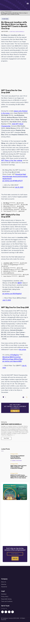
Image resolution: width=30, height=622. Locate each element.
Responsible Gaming (6, 599)
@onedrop (5, 357)
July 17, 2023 (6, 300)
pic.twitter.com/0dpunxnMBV (12, 361)
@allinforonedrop (15, 357)
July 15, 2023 (19, 187)
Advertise (3, 584)
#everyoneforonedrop (20, 176)
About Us (3, 581)
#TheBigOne (14, 355)
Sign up (15, 411)
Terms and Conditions (6, 601)
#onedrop (18, 174)
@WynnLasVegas (8, 359)
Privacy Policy (4, 596)
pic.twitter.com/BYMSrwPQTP (12, 180)
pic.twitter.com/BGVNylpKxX (12, 293)
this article (22, 349)
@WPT (20, 283)
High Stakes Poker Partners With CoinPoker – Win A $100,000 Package (18, 467)
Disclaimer (3, 594)
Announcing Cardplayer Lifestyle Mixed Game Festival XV (17, 457)
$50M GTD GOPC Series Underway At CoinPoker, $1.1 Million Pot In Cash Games (18, 476)
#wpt (24, 174)
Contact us (4, 608)
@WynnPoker (18, 359)
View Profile (6, 438)
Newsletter (4, 586)
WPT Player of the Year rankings (11, 160)
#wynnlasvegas (7, 176)
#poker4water (7, 178)
